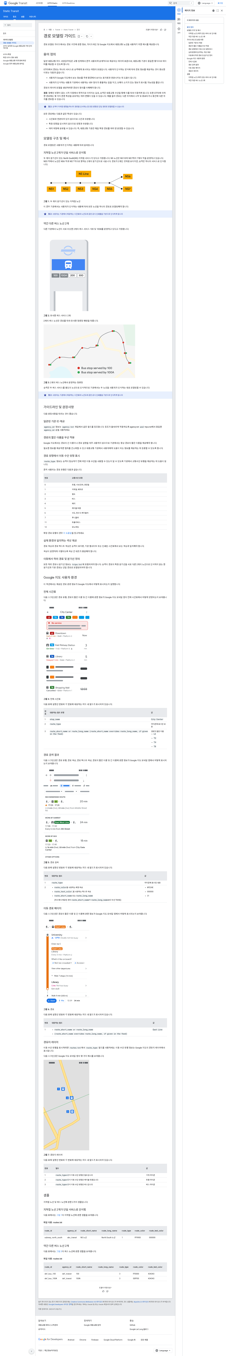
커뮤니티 (32, 17)
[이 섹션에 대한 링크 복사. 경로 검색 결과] (61, 755)
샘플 (22, 17)
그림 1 (59, 1215)
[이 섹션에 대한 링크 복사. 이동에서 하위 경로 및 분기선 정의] (82, 559)
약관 (40, 1350)
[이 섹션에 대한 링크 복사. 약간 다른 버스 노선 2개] (71, 223)
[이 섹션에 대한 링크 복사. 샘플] (52, 1195)
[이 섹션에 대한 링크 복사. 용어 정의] (58, 54)
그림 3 (59, 1251)
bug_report (213, 10)
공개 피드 (42, 1329)
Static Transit (11, 11)
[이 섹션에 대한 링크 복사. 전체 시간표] (58, 592)
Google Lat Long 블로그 (139, 1329)
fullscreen (217, 10)
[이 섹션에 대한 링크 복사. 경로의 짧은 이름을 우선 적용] (77, 437)
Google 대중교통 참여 (92, 1325)
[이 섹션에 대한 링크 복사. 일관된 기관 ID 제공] (67, 421)
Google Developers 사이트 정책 (60, 1304)
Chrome (83, 1340)
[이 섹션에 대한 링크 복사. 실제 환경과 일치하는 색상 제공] (79, 540)
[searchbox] (17, 25)
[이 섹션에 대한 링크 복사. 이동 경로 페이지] (64, 908)
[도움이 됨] (161, 30)
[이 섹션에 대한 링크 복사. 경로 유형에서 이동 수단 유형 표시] (82, 456)
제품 (50, 30)
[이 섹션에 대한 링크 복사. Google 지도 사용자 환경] (79, 577)
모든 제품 (144, 1340)
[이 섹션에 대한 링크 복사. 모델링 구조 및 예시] (71, 138)
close (221, 10)
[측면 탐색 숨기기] (31, 1351)
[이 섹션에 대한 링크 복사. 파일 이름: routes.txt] (64, 1222)
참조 (14, 17)
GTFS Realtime (68, 3)
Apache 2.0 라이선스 (141, 1302)
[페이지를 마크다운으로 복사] (87, 36)
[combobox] (181, 3)
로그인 (220, 3)
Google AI (131, 1340)
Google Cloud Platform (113, 1340)
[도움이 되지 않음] (165, 30)
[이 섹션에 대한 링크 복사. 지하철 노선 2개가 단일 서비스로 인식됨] (88, 152)
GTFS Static (52, 3)
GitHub (132, 1325)
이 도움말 (67, 533)
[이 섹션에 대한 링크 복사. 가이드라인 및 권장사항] (76, 407)
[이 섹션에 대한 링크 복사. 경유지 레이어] (61, 1042)
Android (71, 1340)
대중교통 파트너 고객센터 (48, 1325)
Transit (23, 3)
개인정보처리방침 (51, 1350)
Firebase (94, 1340)
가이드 (5, 17)
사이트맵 (39, 3)
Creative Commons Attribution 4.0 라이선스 (87, 1302)
